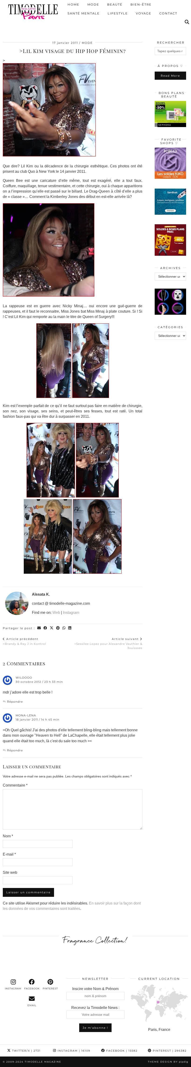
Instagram (71, 613)
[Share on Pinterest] (58, 628)
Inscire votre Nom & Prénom (95, 989)
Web (56, 613)
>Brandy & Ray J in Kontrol (24, 641)
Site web (10, 872)
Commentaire (15, 785)
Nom (8, 836)
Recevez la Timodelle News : (95, 1008)
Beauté (115, 5)
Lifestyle (118, 13)
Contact (168, 13)
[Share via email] (39, 628)
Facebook (121, 1050)
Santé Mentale (84, 13)
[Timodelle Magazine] (33, 11)
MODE (87, 43)
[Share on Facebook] (45, 628)
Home (73, 5)
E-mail (9, 854)
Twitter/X (26, 1050)
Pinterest (169, 1050)
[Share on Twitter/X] (52, 628)
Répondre (15, 701)
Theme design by (168, 1061)
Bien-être (141, 5)
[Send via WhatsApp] (64, 628)
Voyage (143, 13)
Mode (93, 5)
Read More (170, 75)
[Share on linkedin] (70, 628)
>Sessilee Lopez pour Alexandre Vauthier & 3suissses (108, 643)
